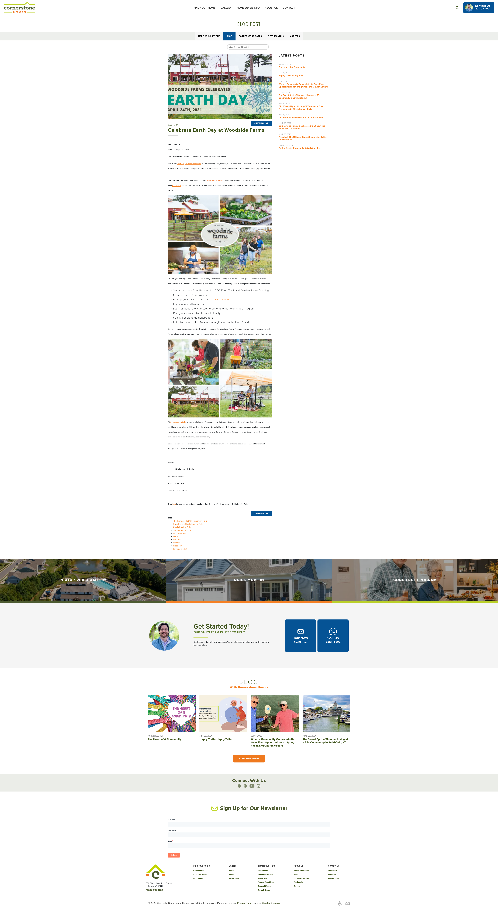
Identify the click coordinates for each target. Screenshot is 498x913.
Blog (229, 36)
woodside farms (180, 533)
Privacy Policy (244, 903)
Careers (295, 36)
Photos (231, 870)
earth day (177, 546)
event (175, 536)
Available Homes (200, 874)
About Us (271, 7)
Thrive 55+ (262, 878)
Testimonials (276, 36)
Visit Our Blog (249, 758)
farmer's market (180, 549)
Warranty (332, 874)
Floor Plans (198, 878)
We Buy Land (333, 878)
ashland (176, 542)
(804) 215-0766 (483, 8)
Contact (289, 7)
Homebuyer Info (248, 7)
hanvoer (177, 539)
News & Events (264, 890)
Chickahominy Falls (182, 527)
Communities (198, 870)
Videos (231, 874)
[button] (457, 7)
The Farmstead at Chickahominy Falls (190, 521)
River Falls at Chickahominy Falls (188, 524)
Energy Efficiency (265, 886)
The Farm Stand (219, 299)
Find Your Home (205, 7)
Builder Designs (270, 903)
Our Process (263, 870)
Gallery (226, 7)
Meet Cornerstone (209, 36)
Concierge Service (265, 874)
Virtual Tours (234, 878)
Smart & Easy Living (266, 882)
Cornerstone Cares (250, 36)
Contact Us (332, 870)
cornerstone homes (182, 530)
